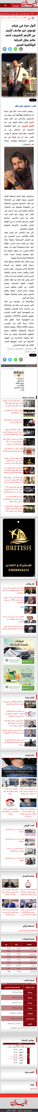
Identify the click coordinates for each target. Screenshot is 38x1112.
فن (29, 18)
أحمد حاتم (17, 111)
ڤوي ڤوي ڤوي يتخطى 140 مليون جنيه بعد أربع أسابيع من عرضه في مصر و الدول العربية (13, 489)
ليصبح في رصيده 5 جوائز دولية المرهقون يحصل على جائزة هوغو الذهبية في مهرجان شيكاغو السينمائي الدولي (13, 442)
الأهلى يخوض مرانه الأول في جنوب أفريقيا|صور (13, 411)
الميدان (27, 351)
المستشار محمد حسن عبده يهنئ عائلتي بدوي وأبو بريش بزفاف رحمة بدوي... (28, 891)
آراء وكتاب (30, 583)
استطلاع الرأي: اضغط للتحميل (27, 930)
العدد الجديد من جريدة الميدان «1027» (14, 830)
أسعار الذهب (29, 980)
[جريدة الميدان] (19, 548)
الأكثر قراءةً (29, 697)
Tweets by (33, 1088)
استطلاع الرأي (28, 925)
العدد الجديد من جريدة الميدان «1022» (14, 839)
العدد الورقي (29, 825)
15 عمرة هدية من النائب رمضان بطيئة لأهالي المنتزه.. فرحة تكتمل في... (28, 911)
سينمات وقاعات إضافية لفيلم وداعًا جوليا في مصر (13, 420)
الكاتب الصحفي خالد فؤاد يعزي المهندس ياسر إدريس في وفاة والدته (10, 911)
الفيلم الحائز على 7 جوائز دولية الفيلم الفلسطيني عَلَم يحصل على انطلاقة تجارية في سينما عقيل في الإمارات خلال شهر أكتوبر (19, 480)
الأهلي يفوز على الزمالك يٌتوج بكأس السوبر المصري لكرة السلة (13, 449)
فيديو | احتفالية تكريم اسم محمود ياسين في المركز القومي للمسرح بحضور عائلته (13, 498)
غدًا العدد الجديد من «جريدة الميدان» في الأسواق (15, 849)
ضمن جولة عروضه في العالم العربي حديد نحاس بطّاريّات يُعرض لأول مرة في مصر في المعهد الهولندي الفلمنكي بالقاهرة (20, 461)
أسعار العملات (28, 938)
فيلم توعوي (17, 133)
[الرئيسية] (16, 5)
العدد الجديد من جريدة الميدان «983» (14, 859)
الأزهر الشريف (27, 125)
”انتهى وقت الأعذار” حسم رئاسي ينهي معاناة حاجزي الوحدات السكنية (10, 891)
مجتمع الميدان (28, 875)
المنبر (31, 122)
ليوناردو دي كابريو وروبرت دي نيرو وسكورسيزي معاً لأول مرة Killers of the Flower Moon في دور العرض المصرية (13, 470)
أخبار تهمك (29, 755)
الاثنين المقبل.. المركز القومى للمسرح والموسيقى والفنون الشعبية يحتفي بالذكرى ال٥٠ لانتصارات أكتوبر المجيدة (13, 509)
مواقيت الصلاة (28, 1040)
